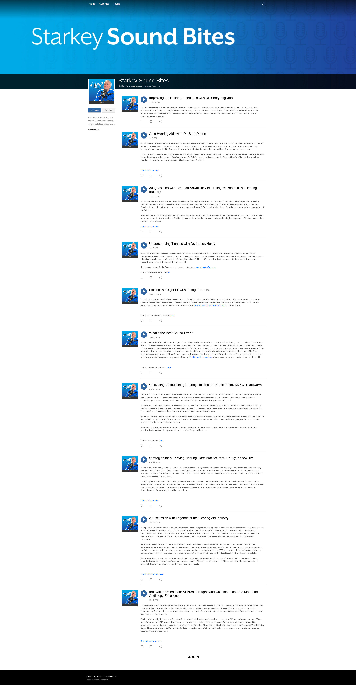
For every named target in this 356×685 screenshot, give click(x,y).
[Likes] (142, 121)
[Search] (263, 4)
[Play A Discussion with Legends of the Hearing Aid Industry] (144, 519)
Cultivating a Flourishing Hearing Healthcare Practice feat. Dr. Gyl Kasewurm (205, 385)
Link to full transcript (150, 500)
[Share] (160, 121)
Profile (117, 4)
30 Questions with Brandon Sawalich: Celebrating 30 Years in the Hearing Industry (203, 190)
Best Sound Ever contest (201, 357)
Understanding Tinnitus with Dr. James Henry (182, 244)
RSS (110, 110)
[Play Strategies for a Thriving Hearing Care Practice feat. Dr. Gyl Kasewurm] (144, 459)
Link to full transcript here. (152, 574)
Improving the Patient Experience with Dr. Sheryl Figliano (191, 98)
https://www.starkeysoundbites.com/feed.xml (140, 86)
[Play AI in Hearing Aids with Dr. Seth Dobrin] (144, 135)
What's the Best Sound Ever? (171, 333)
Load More (193, 656)
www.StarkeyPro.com (205, 267)
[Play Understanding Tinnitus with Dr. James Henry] (144, 245)
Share (96, 110)
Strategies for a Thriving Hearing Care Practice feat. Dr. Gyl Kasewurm (201, 458)
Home (92, 4)
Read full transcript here (151, 641)
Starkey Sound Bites (143, 80)
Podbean (105, 679)
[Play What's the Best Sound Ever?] (144, 334)
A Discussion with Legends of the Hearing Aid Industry (188, 518)
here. (172, 315)
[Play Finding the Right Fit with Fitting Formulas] (144, 291)
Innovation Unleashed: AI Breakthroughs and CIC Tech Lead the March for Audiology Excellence (203, 594)
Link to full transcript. (150, 170)
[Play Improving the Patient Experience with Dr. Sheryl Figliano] (144, 99)
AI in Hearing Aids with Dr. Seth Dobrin (177, 134)
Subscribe (104, 4)
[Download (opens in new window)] (151, 121)
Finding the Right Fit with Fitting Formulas (179, 290)
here (168, 272)
